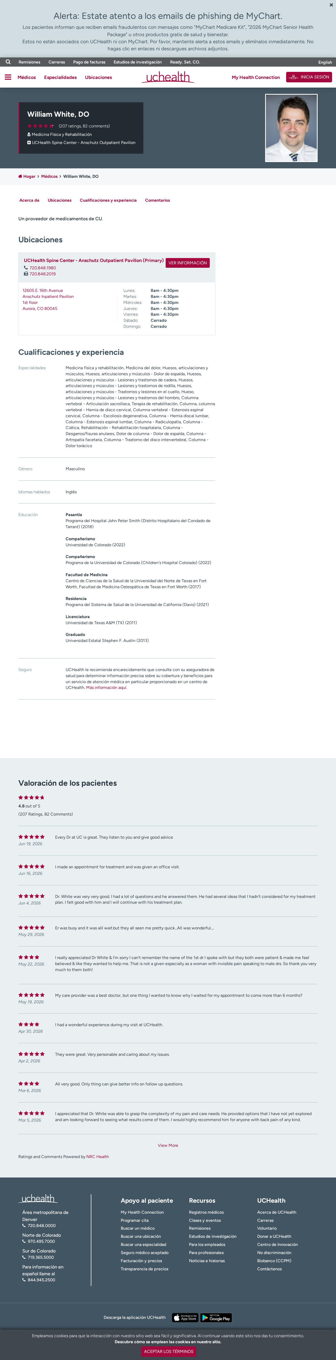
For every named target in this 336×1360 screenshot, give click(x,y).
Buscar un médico (138, 1228)
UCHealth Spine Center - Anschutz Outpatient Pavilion (83, 142)
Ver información (188, 262)
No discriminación (274, 1252)
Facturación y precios (141, 1260)
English (325, 62)
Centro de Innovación (277, 1244)
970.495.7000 (41, 1241)
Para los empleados (207, 1244)
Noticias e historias (207, 1260)
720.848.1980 (43, 267)
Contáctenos (269, 1268)
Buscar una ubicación (141, 1236)
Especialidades (60, 77)
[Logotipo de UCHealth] (38, 1198)
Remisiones (29, 62)
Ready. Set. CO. (185, 62)
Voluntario (267, 1228)
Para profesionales (206, 1252)
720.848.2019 (43, 273)
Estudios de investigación (138, 62)
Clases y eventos (205, 1220)
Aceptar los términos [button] (168, 1351)
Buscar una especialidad (143, 1244)
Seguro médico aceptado (145, 1252)
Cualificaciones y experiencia (108, 200)
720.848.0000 (42, 1225)
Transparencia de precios (144, 1268)
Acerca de (29, 200)
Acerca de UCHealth (276, 1212)
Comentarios (157, 200)
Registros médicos (206, 1212)
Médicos (27, 77)
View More (168, 1145)
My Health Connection (256, 77)
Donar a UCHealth (274, 1236)
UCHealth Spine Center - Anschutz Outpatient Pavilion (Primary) (94, 260)
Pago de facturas (89, 62)
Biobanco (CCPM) (274, 1260)
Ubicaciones (98, 77)
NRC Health (97, 1156)
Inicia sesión (315, 76)
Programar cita (135, 1220)
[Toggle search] (8, 62)
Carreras (57, 62)
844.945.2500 (41, 1279)
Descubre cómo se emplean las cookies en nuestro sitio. (168, 1341)
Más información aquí (106, 687)
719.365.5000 (41, 1257)
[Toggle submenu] (8, 77)
